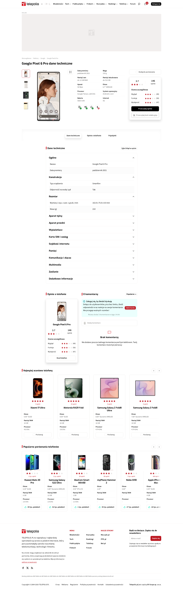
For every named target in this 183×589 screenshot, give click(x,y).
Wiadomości (75, 535)
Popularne (130, 294)
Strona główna (26, 58)
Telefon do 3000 (83, 576)
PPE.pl (103, 539)
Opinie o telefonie (94, 135)
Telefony (36, 58)
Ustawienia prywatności (114, 584)
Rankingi (89, 539)
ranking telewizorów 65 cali (106, 576)
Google (43, 58)
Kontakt (101, 584)
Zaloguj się (156, 4)
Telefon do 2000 (65, 576)
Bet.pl (103, 543)
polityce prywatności (29, 562)
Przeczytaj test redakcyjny (146, 115)
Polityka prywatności (88, 584)
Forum (89, 548)
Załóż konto (130, 308)
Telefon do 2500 (74, 576)
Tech (71, 539)
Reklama (65, 584)
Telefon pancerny (93, 576)
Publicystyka (75, 543)
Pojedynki (112, 135)
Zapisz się (156, 538)
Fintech (73, 548)
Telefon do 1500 (57, 576)
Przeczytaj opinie (145, 108)
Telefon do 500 (39, 576)
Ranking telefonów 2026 (28, 576)
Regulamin (74, 584)
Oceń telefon (62, 358)
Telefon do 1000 (48, 576)
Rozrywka (90, 535)
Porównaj (39, 434)
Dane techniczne (73, 135)
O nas (58, 584)
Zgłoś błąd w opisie (129, 148)
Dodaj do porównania (147, 72)
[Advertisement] (91, 32)
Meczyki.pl (105, 535)
